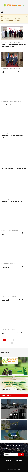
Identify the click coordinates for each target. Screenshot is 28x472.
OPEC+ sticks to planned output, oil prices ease (13, 201)
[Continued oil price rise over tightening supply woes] (14, 317)
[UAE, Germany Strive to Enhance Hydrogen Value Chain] (14, 59)
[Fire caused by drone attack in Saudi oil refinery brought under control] (14, 153)
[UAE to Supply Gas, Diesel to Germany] (14, 89)
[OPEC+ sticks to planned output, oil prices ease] (14, 186)
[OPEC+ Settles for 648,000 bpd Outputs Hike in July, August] (14, 120)
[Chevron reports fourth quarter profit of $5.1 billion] (14, 218)
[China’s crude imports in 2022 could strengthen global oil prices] (14, 251)
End (18, 343)
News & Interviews (4, 42)
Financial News (4, 230)
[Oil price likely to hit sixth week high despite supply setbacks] (14, 284)
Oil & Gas (3, 133)
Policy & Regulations (5, 68)
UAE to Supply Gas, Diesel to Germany (10, 104)
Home (7, 460)
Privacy (12, 460)
